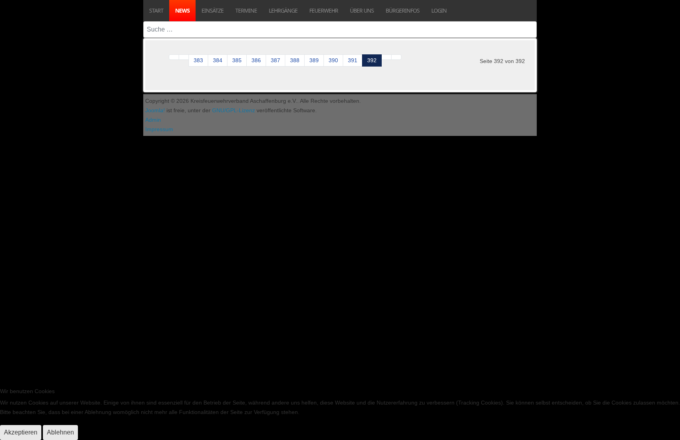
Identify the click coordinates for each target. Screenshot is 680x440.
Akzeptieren (20, 432)
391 (352, 60)
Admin (153, 120)
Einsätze (212, 10)
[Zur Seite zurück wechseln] (184, 57)
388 (294, 60)
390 (333, 60)
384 (217, 60)
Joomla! (155, 110)
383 (198, 60)
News (182, 10)
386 (256, 60)
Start (156, 10)
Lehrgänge (283, 10)
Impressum (159, 129)
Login (439, 10)
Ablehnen (60, 432)
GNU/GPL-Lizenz (233, 110)
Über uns (362, 10)
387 (275, 60)
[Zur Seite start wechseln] (174, 57)
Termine (246, 10)
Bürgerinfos (402, 10)
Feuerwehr (323, 10)
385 (237, 60)
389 (314, 60)
